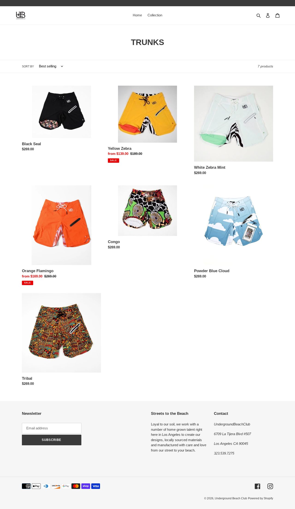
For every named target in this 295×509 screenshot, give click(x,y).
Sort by (28, 66)
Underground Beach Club (231, 498)
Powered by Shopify (260, 498)
